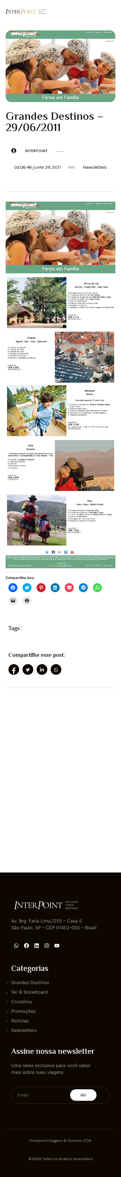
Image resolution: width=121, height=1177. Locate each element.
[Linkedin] (37, 946)
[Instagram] (47, 946)
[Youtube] (57, 946)
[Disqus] (60, 775)
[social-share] (13, 669)
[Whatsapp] (16, 946)
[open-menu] (112, 11)
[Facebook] (26, 946)
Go (83, 1095)
